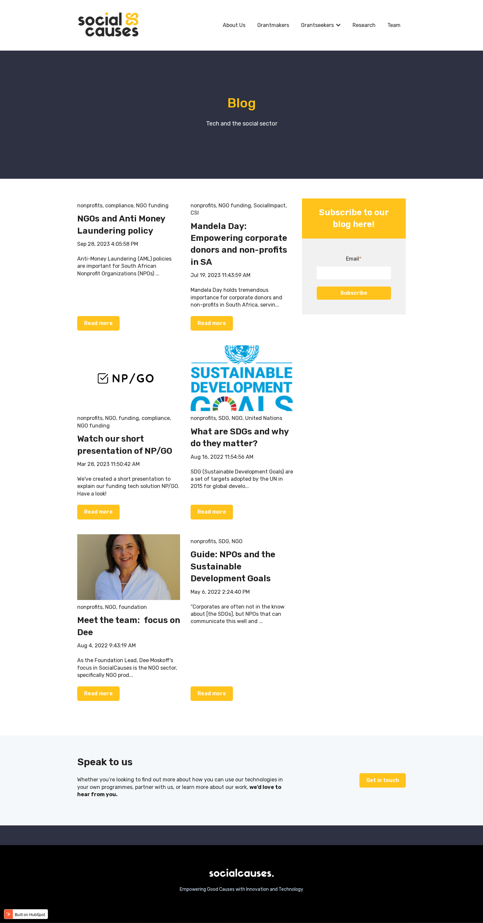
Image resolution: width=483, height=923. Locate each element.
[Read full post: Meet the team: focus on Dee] (128, 567)
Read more (98, 323)
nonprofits (90, 205)
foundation (133, 607)
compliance (119, 205)
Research (364, 25)
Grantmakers (273, 25)
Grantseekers (317, 25)
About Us (234, 25)
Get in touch (382, 780)
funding (129, 418)
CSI (195, 213)
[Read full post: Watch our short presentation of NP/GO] (128, 378)
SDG (223, 418)
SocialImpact (270, 205)
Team (394, 25)
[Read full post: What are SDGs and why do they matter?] (242, 378)
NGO (110, 418)
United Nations (263, 418)
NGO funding (152, 205)
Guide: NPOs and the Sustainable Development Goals (233, 566)
